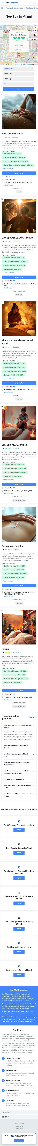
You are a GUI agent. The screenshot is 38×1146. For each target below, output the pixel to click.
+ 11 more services (8, 378)
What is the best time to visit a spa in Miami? (17, 795)
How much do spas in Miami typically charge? (18, 726)
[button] (19, 55)
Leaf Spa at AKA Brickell (14, 444)
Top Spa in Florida (32, 8)
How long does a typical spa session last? (17, 787)
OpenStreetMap (26, 64)
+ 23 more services (8, 272)
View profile (19, 45)
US (2, 8)
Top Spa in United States (14, 8)
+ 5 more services (8, 168)
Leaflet (18, 64)
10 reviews (19, 40)
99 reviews (16, 347)
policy (13, 1136)
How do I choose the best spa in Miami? (16, 747)
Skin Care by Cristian (12, 133)
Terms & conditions (19, 1123)
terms (28, 1135)
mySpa (5, 648)
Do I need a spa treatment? (14, 779)
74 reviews (16, 549)
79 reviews (16, 448)
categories (6, 1112)
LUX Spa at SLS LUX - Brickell (17, 237)
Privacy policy (19, 1126)
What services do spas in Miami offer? (16, 755)
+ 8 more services (8, 479)
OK (19, 1140)
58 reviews (16, 652)
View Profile (19, 173)
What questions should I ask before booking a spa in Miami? (17, 772)
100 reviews (16, 241)
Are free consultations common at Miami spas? (17, 764)
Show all (33, 39)
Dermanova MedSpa (13, 546)
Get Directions (19, 50)
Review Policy (19, 1128)
